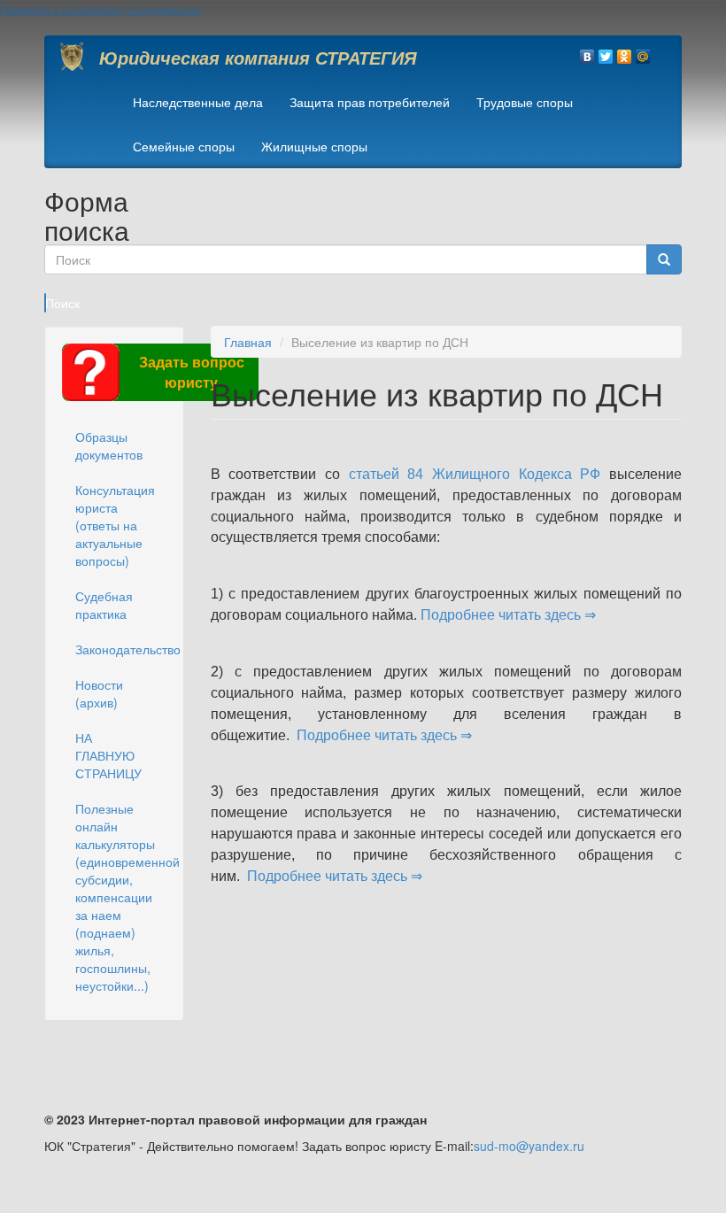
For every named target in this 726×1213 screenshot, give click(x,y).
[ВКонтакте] (587, 52)
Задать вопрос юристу (191, 372)
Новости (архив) (99, 693)
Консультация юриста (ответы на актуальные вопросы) (115, 525)
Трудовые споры (524, 102)
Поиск (45, 303)
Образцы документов (109, 445)
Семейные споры (184, 146)
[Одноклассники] (624, 52)
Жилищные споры (314, 146)
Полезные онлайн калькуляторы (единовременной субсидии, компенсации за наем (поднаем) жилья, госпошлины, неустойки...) (120, 897)
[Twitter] (606, 52)
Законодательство (120, 649)
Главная (248, 342)
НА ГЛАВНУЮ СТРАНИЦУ (108, 755)
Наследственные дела (198, 102)
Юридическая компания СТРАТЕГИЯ (258, 57)
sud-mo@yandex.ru (529, 1146)
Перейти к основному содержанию (101, 9)
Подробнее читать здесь (502, 614)
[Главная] (78, 56)
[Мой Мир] (643, 52)
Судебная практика (104, 604)
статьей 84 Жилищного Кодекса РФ (475, 474)
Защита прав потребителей (370, 102)
